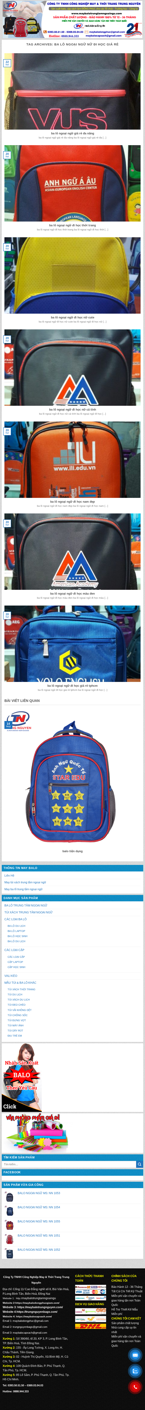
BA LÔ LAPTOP (16, 931)
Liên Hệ (9, 875)
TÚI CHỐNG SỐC (18, 1015)
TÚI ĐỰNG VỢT (17, 1020)
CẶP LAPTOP (15, 962)
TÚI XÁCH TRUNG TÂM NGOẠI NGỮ (28, 912)
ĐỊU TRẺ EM (15, 1035)
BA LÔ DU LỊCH (16, 926)
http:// (19, 1298)
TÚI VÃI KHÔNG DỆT (20, 1010)
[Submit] (139, 1164)
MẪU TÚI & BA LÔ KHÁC (20, 982)
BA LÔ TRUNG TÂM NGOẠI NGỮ (25, 905)
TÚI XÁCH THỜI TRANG (21, 989)
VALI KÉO (10, 975)
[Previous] (3, 784)
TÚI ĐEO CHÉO (16, 1004)
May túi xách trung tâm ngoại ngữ (25, 882)
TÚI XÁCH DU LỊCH (19, 999)
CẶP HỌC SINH (16, 967)
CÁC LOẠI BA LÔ (15, 919)
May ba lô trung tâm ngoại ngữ (23, 889)
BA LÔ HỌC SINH (17, 936)
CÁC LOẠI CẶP (14, 950)
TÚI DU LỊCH (15, 994)
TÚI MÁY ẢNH (16, 1025)
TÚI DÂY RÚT (15, 1030)
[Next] (141, 784)
